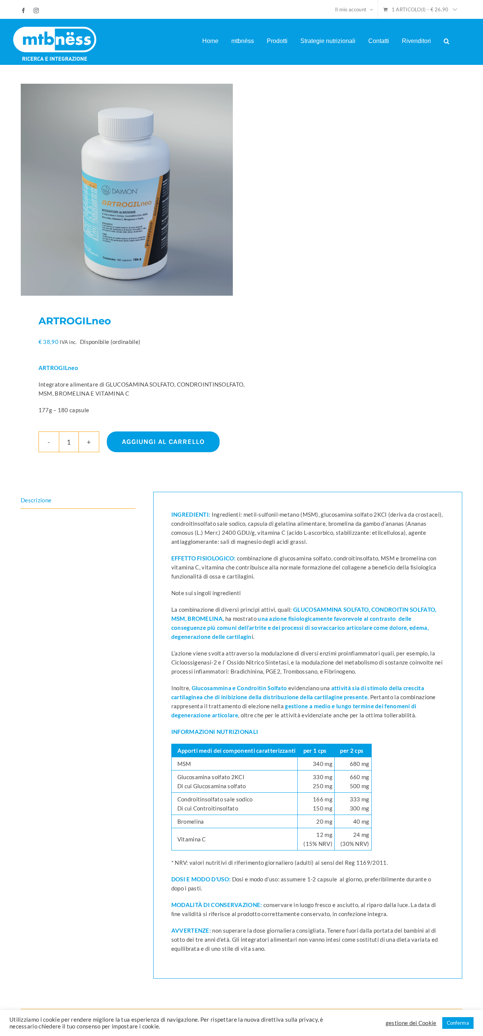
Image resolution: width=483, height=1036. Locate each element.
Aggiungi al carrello (163, 441)
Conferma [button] (458, 1023)
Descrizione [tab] (36, 500)
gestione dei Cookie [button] (411, 1023)
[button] (446, 41)
